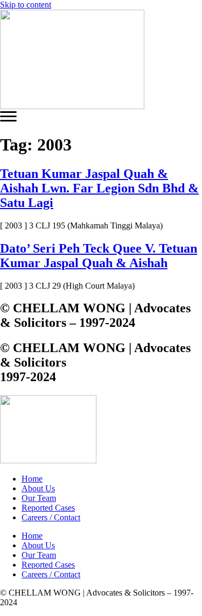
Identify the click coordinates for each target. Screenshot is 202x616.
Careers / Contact (51, 517)
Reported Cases (48, 507)
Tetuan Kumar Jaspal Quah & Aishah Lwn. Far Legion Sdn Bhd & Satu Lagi (99, 188)
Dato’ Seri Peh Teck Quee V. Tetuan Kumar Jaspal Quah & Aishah (98, 255)
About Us (38, 488)
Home (32, 478)
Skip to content (25, 4)
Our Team (39, 498)
